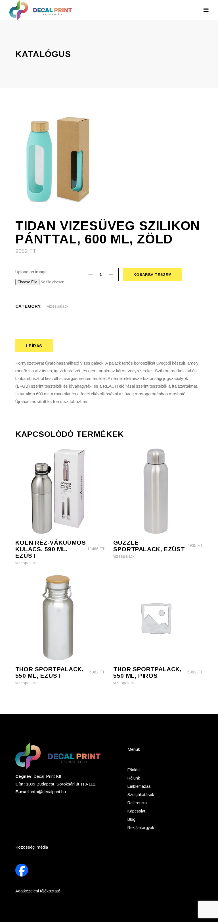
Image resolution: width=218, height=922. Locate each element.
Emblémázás (139, 786)
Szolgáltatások (140, 794)
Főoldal (134, 770)
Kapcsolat (136, 811)
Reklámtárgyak (140, 827)
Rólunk (133, 778)
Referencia (137, 803)
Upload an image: (31, 271)
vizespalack (57, 306)
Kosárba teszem (152, 274)
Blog (131, 819)
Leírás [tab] (34, 345)
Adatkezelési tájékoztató (37, 890)
